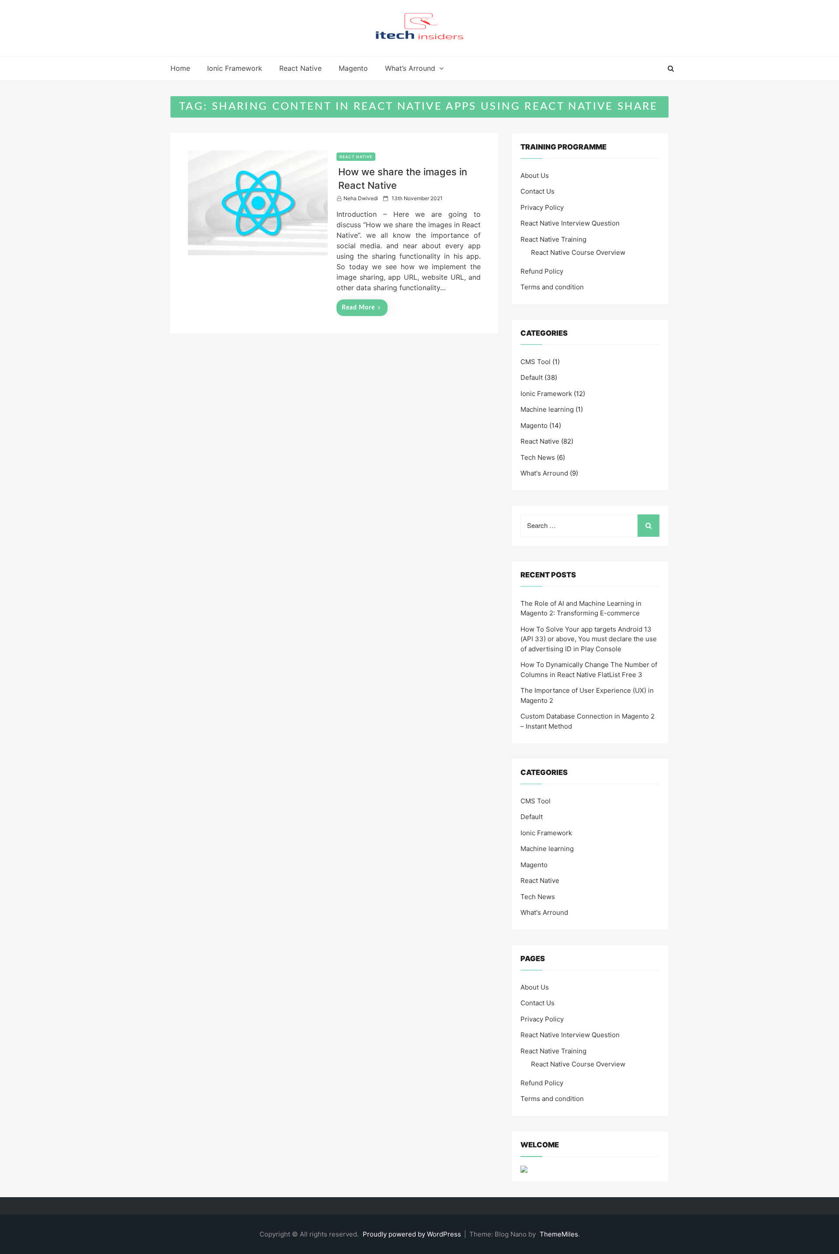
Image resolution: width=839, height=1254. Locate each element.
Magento (353, 68)
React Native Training (553, 239)
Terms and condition (552, 287)
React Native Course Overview (578, 252)
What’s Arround (410, 68)
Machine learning (547, 409)
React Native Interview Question (570, 223)
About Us (534, 175)
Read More (358, 308)
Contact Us (537, 191)
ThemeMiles (559, 1234)
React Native (300, 68)
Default (531, 377)
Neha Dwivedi (360, 198)
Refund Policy (541, 271)
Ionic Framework (234, 68)
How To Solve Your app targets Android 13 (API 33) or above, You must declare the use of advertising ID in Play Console (588, 639)
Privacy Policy (542, 207)
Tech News (537, 457)
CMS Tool (535, 362)
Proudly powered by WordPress (413, 1234)
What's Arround (544, 473)
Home (180, 68)
